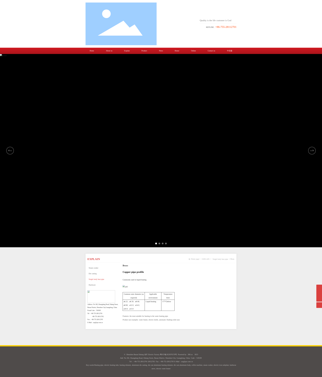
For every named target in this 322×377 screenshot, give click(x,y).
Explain (127, 51)
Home (92, 51)
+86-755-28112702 (98, 316)
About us (109, 51)
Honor (177, 51)
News (161, 51)
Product (144, 51)
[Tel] (319, 293)
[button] (312, 150)
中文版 (229, 51)
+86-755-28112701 (96, 313)
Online (193, 51)
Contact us (211, 51)
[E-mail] (319, 287)
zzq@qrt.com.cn (98, 322)
